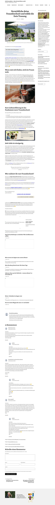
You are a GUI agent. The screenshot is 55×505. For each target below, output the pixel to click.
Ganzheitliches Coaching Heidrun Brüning (15, 359)
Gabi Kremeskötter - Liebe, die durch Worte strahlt (15, 1)
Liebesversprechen (20, 124)
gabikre (13, 379)
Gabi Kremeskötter (18, 46)
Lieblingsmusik (29, 163)
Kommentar (7, 453)
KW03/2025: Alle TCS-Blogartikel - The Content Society (16, 439)
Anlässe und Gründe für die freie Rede (14, 444)
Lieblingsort (11, 163)
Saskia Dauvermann (11, 327)
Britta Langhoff (11, 399)
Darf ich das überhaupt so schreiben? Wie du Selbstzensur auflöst (19, 235)
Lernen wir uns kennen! (24, 194)
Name (6, 462)
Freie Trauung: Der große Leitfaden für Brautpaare (16, 446)
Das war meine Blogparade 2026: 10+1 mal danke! (17, 302)
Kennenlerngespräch (21, 180)
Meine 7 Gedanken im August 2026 (13, 296)
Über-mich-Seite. (20, 318)
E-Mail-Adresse (23, 462)
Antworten (10, 356)
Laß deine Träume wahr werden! (11, 57)
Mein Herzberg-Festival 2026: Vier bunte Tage (16, 265)
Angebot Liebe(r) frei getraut (16, 187)
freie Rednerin (32, 60)
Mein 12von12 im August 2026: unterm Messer (16, 257)
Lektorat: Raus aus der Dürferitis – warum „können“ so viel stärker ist (18, 273)
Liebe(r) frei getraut (27, 137)
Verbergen (20, 49)
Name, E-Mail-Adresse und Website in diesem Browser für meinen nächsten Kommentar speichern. (18, 471)
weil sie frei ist (22, 128)
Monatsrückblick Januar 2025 (12, 441)
